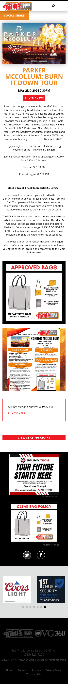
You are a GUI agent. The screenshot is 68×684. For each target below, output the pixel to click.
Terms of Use (33, 674)
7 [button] (45, 607)
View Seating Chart (34, 437)
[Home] (17, 6)
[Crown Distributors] (17, 589)
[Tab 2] (41, 555)
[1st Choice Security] (51, 589)
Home (9, 670)
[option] (17, 589)
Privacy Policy (53, 670)
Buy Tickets (34, 98)
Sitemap (36, 670)
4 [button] (34, 607)
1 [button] (23, 607)
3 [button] (30, 607)
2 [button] (27, 607)
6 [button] (41, 607)
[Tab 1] (27, 555)
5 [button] (38, 607)
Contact (22, 670)
